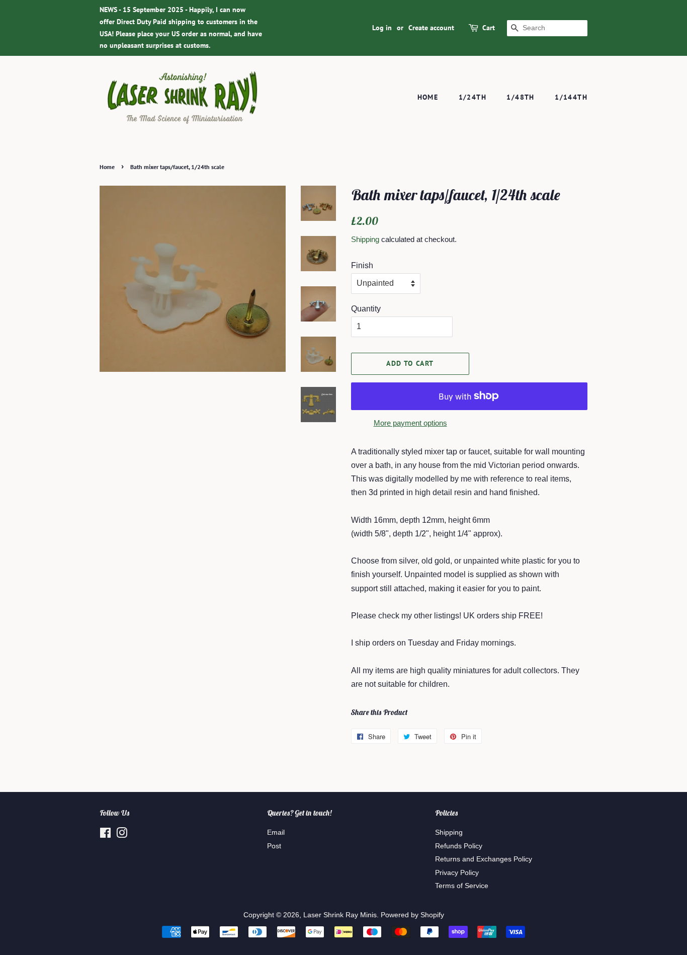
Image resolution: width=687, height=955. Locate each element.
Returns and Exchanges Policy (483, 859)
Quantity (366, 308)
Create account (431, 27)
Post (274, 846)
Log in (382, 27)
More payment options (410, 423)
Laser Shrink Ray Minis (340, 915)
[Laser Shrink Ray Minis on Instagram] (121, 835)
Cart (488, 27)
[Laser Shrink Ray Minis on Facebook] (105, 835)
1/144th (571, 97)
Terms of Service (461, 886)
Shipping (365, 239)
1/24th (472, 97)
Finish (362, 265)
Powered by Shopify (412, 915)
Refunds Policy (458, 846)
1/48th (520, 97)
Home (428, 97)
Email (276, 832)
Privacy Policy (457, 873)
